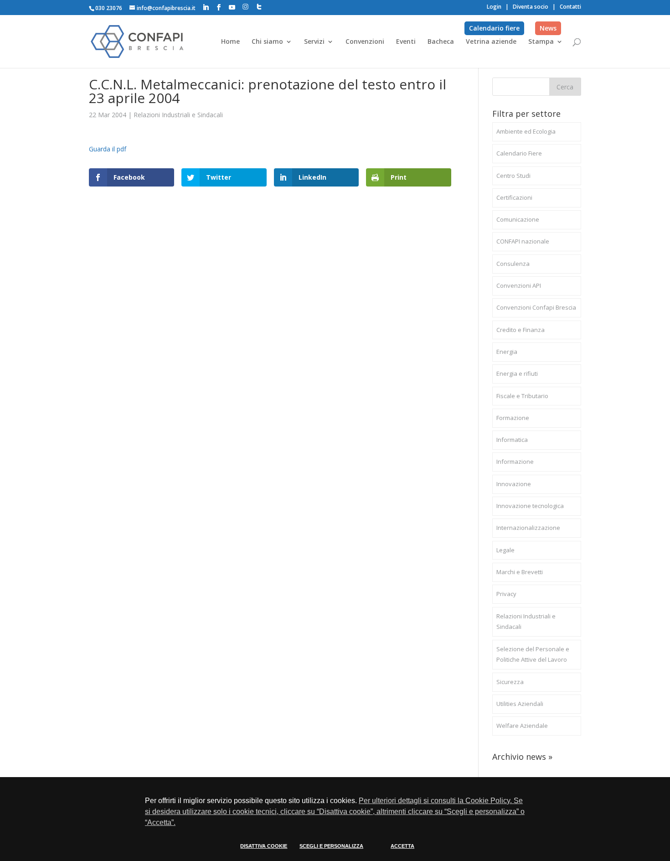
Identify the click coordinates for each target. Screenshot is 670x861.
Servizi (314, 42)
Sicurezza (510, 682)
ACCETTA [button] (402, 846)
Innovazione (513, 484)
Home (230, 42)
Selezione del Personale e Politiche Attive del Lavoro (532, 654)
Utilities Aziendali (519, 704)
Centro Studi (513, 175)
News (548, 28)
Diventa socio (530, 6)
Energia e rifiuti (517, 373)
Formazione (512, 418)
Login (494, 6)
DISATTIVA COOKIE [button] (263, 846)
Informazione (515, 461)
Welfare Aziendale (522, 725)
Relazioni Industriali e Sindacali (178, 114)
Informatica (512, 440)
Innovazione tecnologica (530, 506)
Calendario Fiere (519, 153)
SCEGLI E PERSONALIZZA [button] (331, 846)
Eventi (406, 42)
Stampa (541, 42)
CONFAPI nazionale (522, 241)
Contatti (570, 6)
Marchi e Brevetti (519, 572)
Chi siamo (267, 42)
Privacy (506, 594)
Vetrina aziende (491, 42)
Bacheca (441, 42)
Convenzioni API (518, 285)
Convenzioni (364, 42)
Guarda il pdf (107, 149)
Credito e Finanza (520, 330)
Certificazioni (514, 197)
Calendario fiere (494, 28)
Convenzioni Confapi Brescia (536, 307)
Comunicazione (517, 219)
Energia (506, 352)
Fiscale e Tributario (522, 396)
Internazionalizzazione (528, 528)
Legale (505, 550)
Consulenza (513, 263)
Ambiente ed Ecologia (526, 131)
